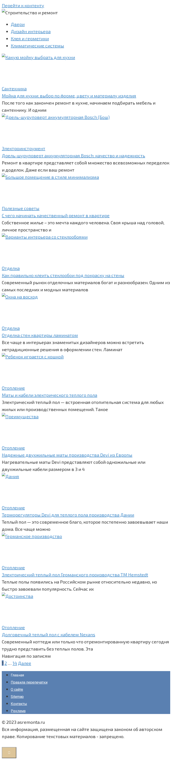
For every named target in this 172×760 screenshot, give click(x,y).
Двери (18, 24)
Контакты (19, 704)
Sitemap (17, 697)
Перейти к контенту (23, 5)
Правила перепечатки (29, 682)
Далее (24, 663)
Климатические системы (37, 45)
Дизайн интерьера (31, 31)
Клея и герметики (30, 38)
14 (15, 663)
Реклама (18, 711)
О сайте (17, 689)
